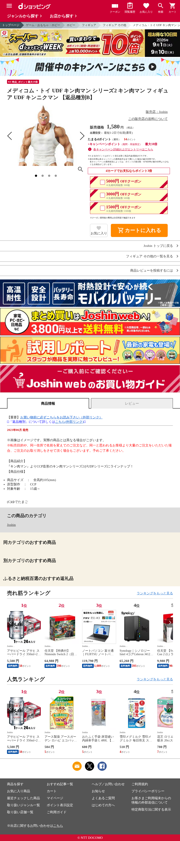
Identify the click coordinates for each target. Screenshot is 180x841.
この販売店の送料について (148, 119)
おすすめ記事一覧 (60, 784)
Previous (10, 622)
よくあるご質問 (103, 798)
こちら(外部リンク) (69, 421)
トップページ (10, 25)
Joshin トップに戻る (158, 246)
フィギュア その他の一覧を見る (149, 256)
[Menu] (9, 5)
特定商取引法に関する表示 (151, 809)
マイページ (55, 798)
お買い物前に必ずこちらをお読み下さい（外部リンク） (61, 417)
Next (169, 622)
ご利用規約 (139, 784)
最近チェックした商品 (23, 798)
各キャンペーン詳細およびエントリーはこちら (123, 149)
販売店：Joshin (157, 112)
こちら (58, 825)
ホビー (71, 25)
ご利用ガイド (57, 812)
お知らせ (98, 791)
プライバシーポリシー (147, 791)
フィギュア (89, 25)
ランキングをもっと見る (155, 593)
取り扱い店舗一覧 (20, 812)
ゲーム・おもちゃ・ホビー (43, 25)
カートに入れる (139, 230)
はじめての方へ (103, 805)
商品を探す (15, 784)
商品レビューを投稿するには (151, 270)
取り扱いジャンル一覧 (23, 805)
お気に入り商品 (18, 791)
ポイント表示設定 (60, 805)
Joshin (11, 525)
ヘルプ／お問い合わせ (108, 784)
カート (52, 791)
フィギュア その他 (114, 25)
